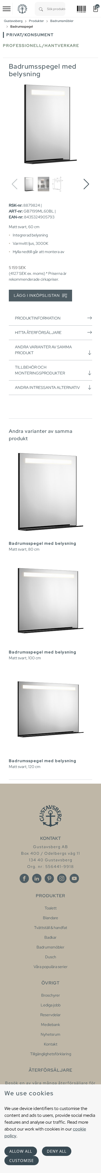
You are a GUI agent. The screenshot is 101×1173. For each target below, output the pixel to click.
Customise (21, 1160)
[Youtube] (74, 878)
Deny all (56, 1151)
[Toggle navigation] (6, 9)
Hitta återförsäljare (38, 332)
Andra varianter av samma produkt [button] (43, 349)
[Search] (41, 9)
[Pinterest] (49, 878)
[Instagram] (61, 878)
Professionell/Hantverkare (41, 45)
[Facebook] (24, 878)
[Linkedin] (36, 878)
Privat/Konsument (30, 34)
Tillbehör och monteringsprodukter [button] (40, 370)
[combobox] (56, 9)
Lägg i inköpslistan (37, 295)
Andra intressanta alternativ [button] (47, 387)
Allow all (20, 1151)
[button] (86, 184)
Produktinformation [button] (38, 318)
